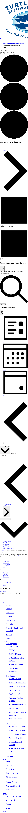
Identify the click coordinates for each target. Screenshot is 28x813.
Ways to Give (9, 43)
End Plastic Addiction (17, 738)
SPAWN (12, 650)
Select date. (13, 453)
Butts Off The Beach (17, 686)
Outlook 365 (6, 544)
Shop (7, 43)
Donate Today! (21, 556)
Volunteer (10, 790)
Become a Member (13, 796)
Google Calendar (7, 541)
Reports (9, 765)
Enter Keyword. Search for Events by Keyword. (11, 271)
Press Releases (11, 769)
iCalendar (5, 542)
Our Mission (6, 561)
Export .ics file (6, 546)
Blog (4, 567)
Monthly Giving (7, 582)
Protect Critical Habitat (18, 730)
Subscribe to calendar (5, 519)
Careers (5, 574)
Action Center (11, 782)
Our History (6, 563)
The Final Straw (15, 719)
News (4, 759)
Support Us (5, 794)
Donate (4, 43)
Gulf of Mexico (15, 654)
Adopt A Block (15, 679)
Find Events (3, 304)
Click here (2, 550)
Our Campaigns (12, 676)
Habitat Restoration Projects (15, 43)
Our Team (10, 612)
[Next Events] (3, 443)
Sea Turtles (13, 646)
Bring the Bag (14, 690)
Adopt (4, 585)
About (4, 602)
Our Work (5, 641)
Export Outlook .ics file (8, 548)
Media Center (6, 565)
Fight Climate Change (17, 734)
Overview (10, 605)
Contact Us (5, 573)
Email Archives (12, 773)
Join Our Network (13, 786)
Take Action (6, 577)
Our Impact (10, 756)
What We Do (11, 724)
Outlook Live (6, 545)
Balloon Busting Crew (17, 682)
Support (9, 634)
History (9, 609)
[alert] (14, 210)
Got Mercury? (14, 694)
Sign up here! (3, 591)
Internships (5, 575)
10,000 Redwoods (16, 664)
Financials (10, 624)
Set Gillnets (13, 708)
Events (4, 150)
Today (1, 445)
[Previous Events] (15, 441)
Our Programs (6, 564)
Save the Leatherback (17, 704)
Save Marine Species (17, 726)
